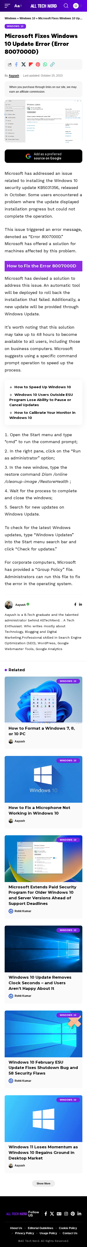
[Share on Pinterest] (38, 64)
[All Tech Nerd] (43, 6)
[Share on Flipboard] (30, 64)
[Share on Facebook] (16, 64)
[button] (9, 6)
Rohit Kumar (23, 911)
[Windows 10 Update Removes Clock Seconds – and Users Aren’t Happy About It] (43, 949)
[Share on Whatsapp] (45, 64)
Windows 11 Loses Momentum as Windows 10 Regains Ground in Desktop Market (43, 1152)
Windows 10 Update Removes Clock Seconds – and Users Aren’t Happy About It (40, 983)
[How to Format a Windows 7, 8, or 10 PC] (43, 700)
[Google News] (59, 1213)
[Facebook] (75, 605)
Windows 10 (27, 18)
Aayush (14, 75)
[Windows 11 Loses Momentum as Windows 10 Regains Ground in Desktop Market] (43, 1118)
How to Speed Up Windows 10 (42, 387)
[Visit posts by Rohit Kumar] (11, 911)
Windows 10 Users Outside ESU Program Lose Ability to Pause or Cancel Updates (41, 399)
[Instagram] (66, 1213)
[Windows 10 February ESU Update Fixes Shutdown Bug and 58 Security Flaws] (43, 1034)
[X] (52, 1213)
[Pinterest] (73, 1213)
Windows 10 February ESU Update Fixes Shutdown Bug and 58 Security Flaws (43, 1068)
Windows (10, 18)
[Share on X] (23, 64)
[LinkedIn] (80, 605)
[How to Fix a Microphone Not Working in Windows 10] (43, 779)
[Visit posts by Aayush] (9, 605)
